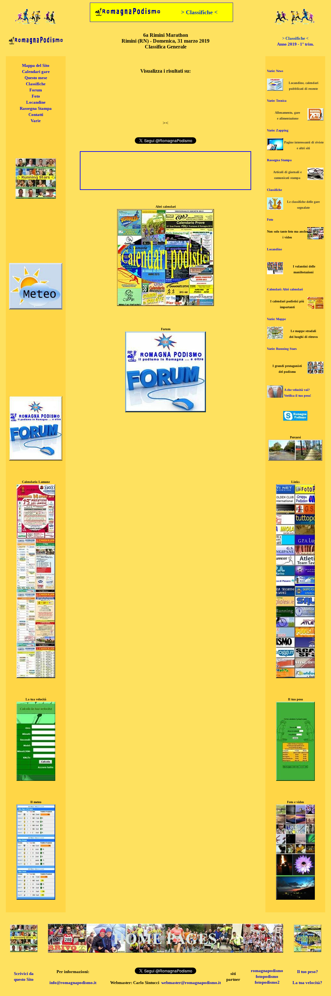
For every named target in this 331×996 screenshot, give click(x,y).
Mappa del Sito (35, 65)
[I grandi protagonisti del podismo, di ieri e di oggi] (315, 372)
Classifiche (36, 83)
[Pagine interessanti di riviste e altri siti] (275, 148)
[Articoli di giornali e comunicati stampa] (315, 178)
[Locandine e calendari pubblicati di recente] (275, 89)
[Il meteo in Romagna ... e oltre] (35, 307)
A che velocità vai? (297, 390)
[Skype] (295, 419)
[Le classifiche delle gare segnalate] (275, 208)
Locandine (36, 102)
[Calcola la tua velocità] (35, 779)
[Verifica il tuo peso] (295, 779)
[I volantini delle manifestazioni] (275, 272)
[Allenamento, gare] (315, 118)
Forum (35, 90)
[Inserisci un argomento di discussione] (35, 459)
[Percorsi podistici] (295, 459)
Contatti (35, 114)
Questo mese (36, 77)
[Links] (295, 676)
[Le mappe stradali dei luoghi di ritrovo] (275, 337)
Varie (36, 120)
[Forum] (165, 410)
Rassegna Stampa (36, 108)
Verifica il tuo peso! (297, 395)
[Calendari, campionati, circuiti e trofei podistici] (315, 307)
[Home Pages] (165, 951)
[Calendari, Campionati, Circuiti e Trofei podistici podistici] (307, 950)
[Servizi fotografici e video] (315, 237)
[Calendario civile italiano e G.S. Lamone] (35, 676)
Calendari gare (36, 71)
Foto (36, 96)
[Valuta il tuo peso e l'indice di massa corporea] (275, 396)
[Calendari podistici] (165, 304)
